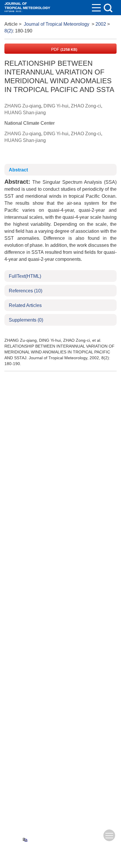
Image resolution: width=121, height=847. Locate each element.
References (25, 290)
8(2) (8, 30)
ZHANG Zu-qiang (22, 105)
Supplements (26, 319)
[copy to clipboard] (24, 839)
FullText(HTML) (25, 276)
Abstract (18, 169)
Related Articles (25, 305)
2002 (100, 24)
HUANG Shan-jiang (25, 112)
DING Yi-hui (55, 105)
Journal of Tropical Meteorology (56, 24)
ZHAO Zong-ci (86, 105)
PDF (63, 49)
